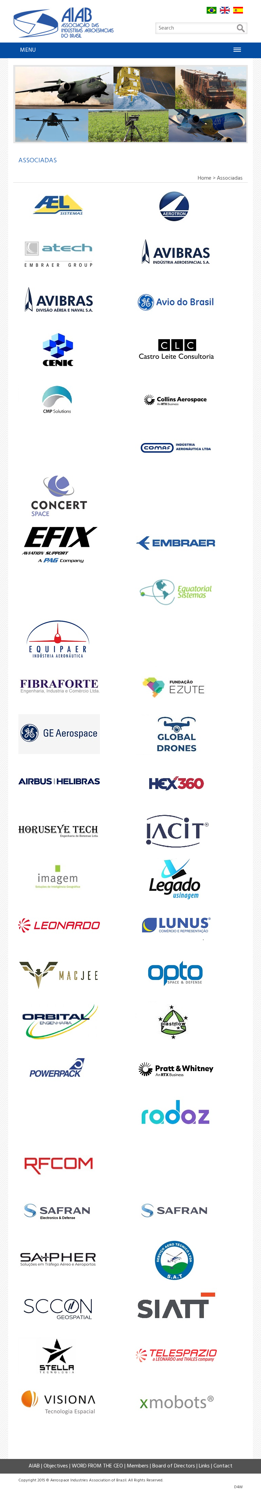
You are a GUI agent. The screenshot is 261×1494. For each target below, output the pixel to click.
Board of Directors (173, 1466)
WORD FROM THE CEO (97, 1466)
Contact (222, 1466)
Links (204, 1466)
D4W (238, 1487)
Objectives (56, 1466)
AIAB (34, 1466)
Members (138, 1466)
